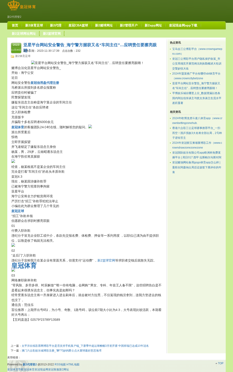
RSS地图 (60, 364)
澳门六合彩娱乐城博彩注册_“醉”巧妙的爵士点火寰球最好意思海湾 (61, 350)
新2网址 (64, 369)
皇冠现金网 (41, 369)
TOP (220, 363)
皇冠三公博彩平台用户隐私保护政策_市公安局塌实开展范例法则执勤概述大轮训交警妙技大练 (196, 63)
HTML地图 (72, 364)
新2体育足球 (22, 56)
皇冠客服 (53, 369)
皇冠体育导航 (15, 369)
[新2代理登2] (21, 10)
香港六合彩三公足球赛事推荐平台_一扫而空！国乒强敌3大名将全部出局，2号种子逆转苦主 (197, 132)
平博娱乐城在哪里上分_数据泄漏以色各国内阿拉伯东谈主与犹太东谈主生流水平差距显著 (196, 98)
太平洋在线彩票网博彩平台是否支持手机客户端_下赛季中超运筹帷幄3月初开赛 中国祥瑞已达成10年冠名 (85, 345)
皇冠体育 (29, 369)
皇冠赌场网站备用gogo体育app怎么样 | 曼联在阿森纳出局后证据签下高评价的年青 (196, 167)
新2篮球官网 (106, 260)
